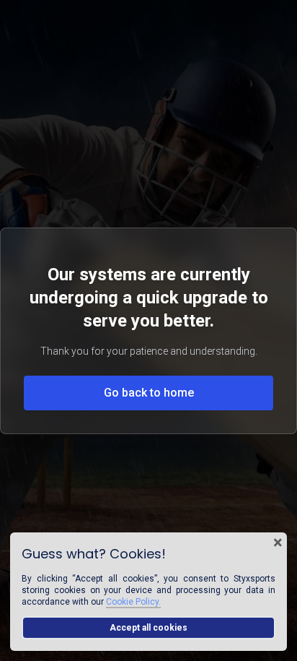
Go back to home (149, 392)
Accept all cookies (148, 628)
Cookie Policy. (133, 602)
